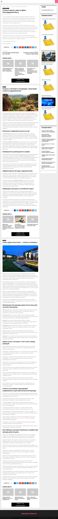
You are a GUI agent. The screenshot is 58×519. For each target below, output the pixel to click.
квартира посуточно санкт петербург (22, 418)
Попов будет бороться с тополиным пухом (32, 225)
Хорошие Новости (29, 514)
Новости (4, 8)
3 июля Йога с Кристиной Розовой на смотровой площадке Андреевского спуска (20, 226)
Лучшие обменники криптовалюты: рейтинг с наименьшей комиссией (47, 135)
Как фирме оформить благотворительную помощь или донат (48, 167)
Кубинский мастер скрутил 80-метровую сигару (20, 498)
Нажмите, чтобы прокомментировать (20, 80)
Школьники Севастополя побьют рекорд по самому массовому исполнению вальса (8, 227)
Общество (7, 8)
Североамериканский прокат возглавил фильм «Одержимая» (7, 70)
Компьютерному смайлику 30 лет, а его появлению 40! (7, 498)
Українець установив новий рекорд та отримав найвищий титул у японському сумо (48, 140)
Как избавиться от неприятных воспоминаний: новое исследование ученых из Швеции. (32, 71)
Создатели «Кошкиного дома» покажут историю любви (30, 53)
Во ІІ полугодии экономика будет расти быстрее (11, 53)
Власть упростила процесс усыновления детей (32, 498)
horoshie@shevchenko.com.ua (47, 10)
